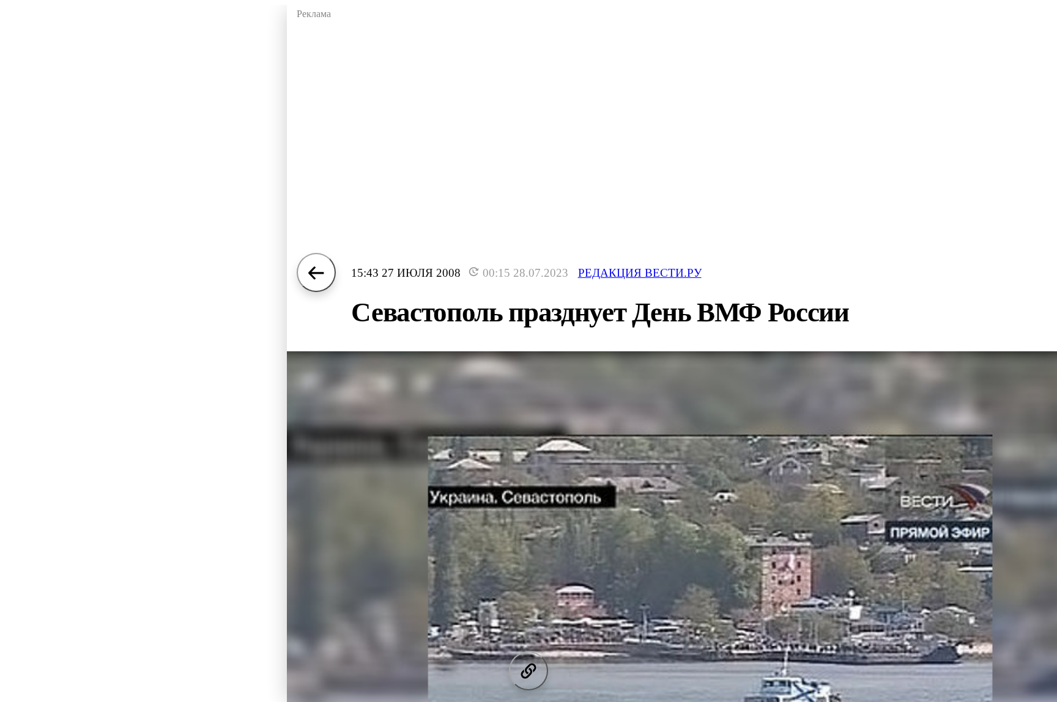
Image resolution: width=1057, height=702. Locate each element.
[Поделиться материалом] (528, 670)
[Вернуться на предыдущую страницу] (316, 272)
